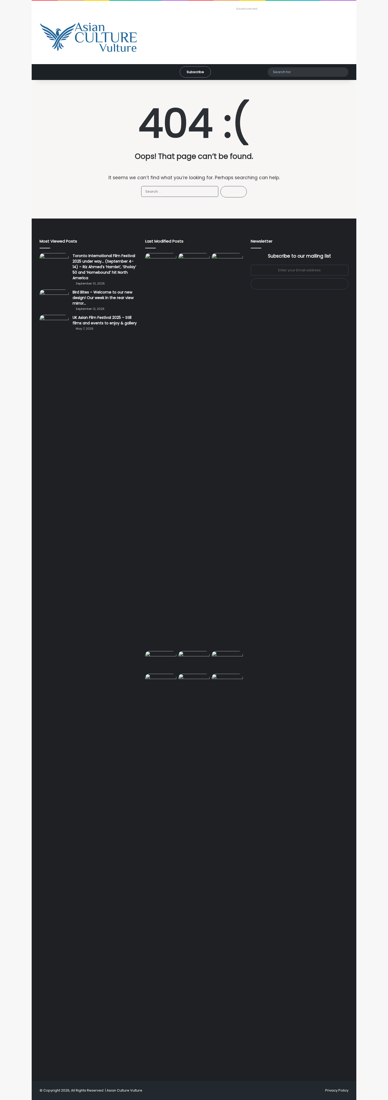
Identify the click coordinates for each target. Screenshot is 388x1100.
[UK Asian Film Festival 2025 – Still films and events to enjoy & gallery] (54, 325)
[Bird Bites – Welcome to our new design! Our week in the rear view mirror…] (54, 299)
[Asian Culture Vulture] (88, 38)
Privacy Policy (336, 1090)
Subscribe (195, 71)
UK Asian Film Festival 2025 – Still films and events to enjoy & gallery (105, 320)
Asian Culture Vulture (124, 1090)
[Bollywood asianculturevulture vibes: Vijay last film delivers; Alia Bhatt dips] (160, 660)
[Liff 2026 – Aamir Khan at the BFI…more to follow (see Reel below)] (227, 661)
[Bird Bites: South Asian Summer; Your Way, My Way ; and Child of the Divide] (227, 682)
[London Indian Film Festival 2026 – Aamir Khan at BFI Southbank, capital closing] (194, 872)
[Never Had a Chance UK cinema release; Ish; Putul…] (227, 451)
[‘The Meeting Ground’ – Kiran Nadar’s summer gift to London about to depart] (194, 451)
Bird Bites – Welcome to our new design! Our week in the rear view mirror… (103, 298)
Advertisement (247, 9)
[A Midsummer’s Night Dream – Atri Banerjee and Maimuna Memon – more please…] (160, 682)
